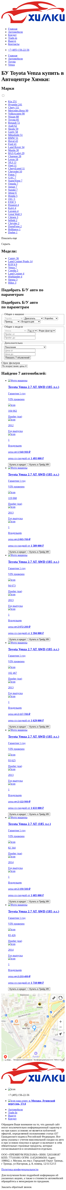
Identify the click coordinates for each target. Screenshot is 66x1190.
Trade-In (12, 1112)
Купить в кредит (17, 464)
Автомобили (15, 31)
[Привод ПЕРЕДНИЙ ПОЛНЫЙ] (12, 321)
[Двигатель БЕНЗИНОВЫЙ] (34, 318)
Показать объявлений (17, 357)
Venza (11, 64)
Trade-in (12, 38)
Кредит (12, 35)
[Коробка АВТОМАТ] (51, 318)
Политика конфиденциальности (19, 1169)
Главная (12, 28)
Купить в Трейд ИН (39, 464)
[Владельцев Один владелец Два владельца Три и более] (30, 321)
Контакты (13, 44)
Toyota (12, 61)
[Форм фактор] (47, 330)
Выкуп (12, 41)
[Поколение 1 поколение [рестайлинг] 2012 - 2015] (25, 347)
